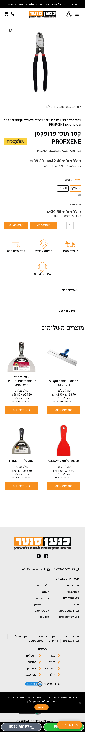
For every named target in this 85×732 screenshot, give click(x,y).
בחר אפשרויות (63, 410)
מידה (77, 180)
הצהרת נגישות (52, 683)
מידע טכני (68, 290)
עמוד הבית (75, 120)
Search (69, 14)
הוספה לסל (43, 225)
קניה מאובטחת (16, 251)
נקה (79, 195)
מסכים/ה (41, 707)
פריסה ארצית (43, 251)
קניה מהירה (16, 225)
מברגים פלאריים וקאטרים (27, 120)
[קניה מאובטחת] (16, 244)
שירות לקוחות (42, 274)
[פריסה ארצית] (44, 244)
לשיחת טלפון (19, 726)
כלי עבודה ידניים (56, 120)
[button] (77, 15)
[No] (80, 703)
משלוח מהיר (70, 251)
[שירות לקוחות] (42, 267)
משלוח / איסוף (65, 310)
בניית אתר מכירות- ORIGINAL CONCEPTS (42, 721)
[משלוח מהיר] (70, 244)
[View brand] (15, 141)
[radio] (75, 188)
